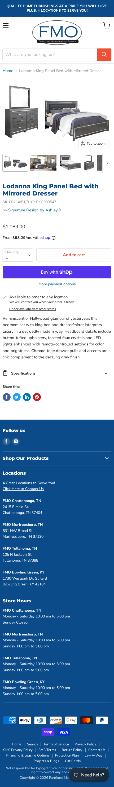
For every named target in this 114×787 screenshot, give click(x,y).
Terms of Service (56, 744)
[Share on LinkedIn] (27, 397)
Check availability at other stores (32, 309)
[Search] (104, 54)
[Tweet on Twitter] (17, 397)
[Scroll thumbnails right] (106, 163)
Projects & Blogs (46, 761)
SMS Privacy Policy (18, 750)
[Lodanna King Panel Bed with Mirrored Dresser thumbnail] (15, 162)
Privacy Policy (85, 744)
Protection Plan (67, 755)
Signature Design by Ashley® (34, 210)
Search (32, 744)
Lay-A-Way (94, 755)
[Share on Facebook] (7, 397)
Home (8, 71)
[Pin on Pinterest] (37, 397)
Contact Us (96, 750)
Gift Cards (73, 761)
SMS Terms (47, 750)
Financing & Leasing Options (27, 755)
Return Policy (72, 750)
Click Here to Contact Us (23, 488)
